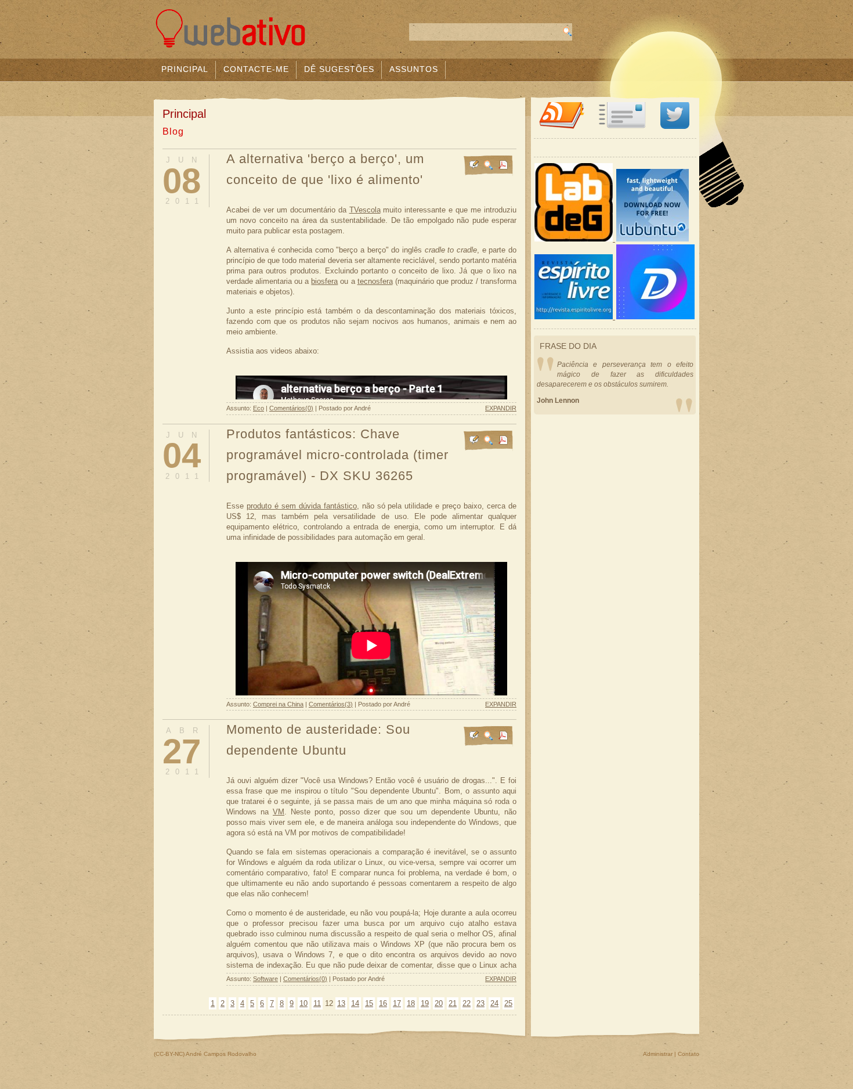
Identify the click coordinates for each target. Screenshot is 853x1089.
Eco (258, 408)
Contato (688, 1054)
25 (508, 1003)
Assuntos (413, 69)
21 (453, 1003)
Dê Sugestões (339, 69)
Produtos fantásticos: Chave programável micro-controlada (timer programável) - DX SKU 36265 (337, 455)
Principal (184, 69)
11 (317, 1003)
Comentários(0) (291, 408)
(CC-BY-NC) (169, 1054)
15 (369, 1003)
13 (341, 1003)
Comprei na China (278, 704)
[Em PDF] (503, 167)
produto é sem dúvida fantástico (302, 506)
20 (439, 1003)
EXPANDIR (500, 408)
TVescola (365, 209)
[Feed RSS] (562, 126)
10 (303, 1003)
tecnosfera (375, 281)
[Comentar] (474, 167)
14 (355, 1003)
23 (480, 1003)
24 (494, 1003)
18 (411, 1003)
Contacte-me (256, 69)
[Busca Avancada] (488, 167)
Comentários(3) (331, 704)
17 (397, 1003)
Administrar (658, 1054)
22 (466, 1003)
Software (265, 978)
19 (425, 1003)
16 (383, 1003)
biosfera (324, 281)
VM (278, 811)
